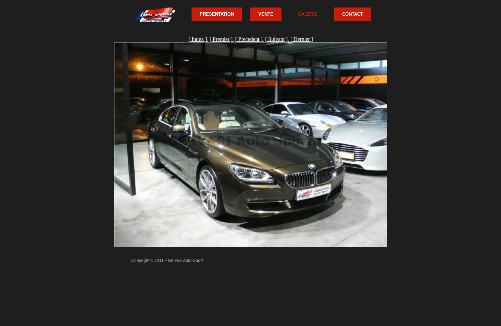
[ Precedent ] (249, 39)
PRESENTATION (217, 14)
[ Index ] (198, 39)
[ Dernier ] (301, 39)
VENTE (265, 14)
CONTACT (352, 14)
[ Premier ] (222, 39)
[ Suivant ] (277, 39)
